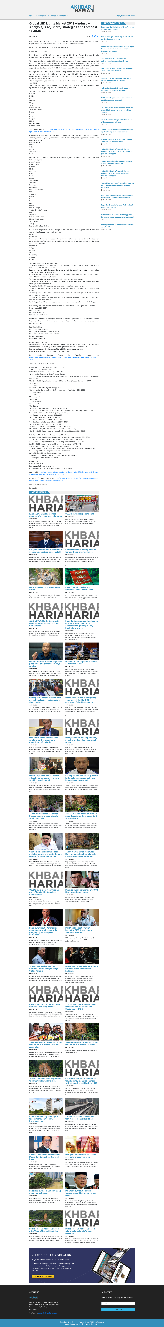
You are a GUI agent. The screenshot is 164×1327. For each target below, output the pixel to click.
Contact (95, 1324)
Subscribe (118, 1309)
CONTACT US (62, 16)
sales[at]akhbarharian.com (47, 1313)
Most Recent (40, 16)
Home (31, 16)
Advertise (87, 1324)
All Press (52, 16)
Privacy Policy (76, 1324)
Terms (67, 1324)
